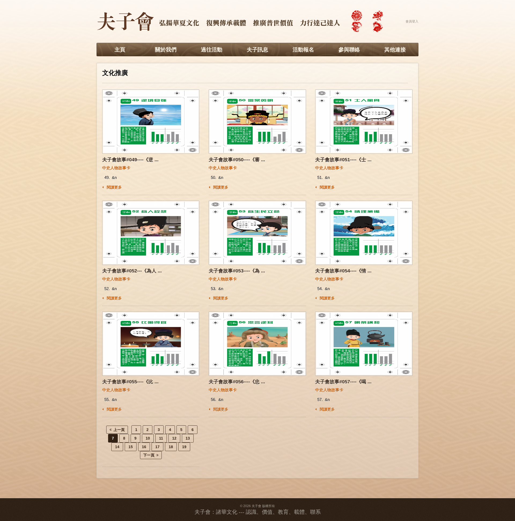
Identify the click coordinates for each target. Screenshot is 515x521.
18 (171, 447)
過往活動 (211, 50)
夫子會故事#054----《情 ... (343, 270)
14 (117, 447)
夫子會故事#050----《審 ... (237, 159)
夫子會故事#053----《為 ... (237, 270)
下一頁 (148, 455)
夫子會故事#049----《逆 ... (130, 159)
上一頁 (119, 430)
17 (157, 447)
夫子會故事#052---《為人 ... (132, 270)
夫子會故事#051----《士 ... (343, 159)
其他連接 (395, 50)
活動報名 (303, 50)
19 (184, 447)
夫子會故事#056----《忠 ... (237, 381)
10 (148, 438)
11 (161, 438)
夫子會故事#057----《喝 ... (343, 381)
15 (130, 447)
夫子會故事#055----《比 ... (130, 381)
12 (174, 438)
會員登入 (412, 21)
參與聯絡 (349, 50)
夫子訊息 (257, 50)
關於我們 (165, 50)
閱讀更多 (114, 187)
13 (188, 438)
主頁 (120, 50)
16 (144, 447)
